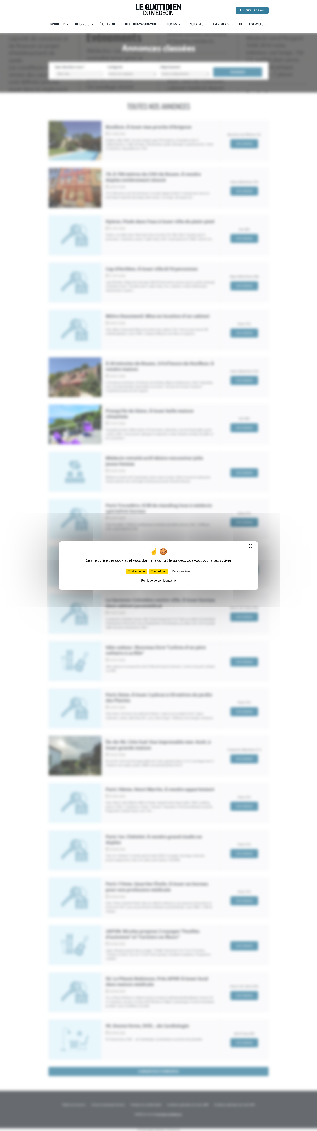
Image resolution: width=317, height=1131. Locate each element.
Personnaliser (181, 571)
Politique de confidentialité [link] (158, 580)
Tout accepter (137, 571)
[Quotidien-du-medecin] (158, 5)
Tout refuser (158, 571)
